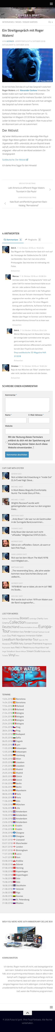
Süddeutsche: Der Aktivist (14, 159)
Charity (40, 618)
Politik (14, 643)
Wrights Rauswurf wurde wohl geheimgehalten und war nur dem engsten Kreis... (31, 506)
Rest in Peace (22, 647)
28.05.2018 (12, 776)
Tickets (5, 655)
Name (8, 414)
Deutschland (10, 626)
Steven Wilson (21, 651)
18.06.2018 (14, 811)
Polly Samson (25, 643)
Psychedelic (6, 647)
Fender (27, 631)
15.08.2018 (11, 882)
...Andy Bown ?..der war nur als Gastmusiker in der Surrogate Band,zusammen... (31, 520)
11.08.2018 (15, 875)
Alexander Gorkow (28, 90)
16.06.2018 (11, 808)
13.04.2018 (14, 699)
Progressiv (47, 643)
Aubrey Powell (7, 618)
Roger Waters (30, 21)
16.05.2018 (11, 758)
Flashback (41, 632)
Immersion (31, 635)
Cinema (5, 622)
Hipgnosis (21, 635)
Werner (10, 41)
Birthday (16, 618)
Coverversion (32, 622)
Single (4, 651)
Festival (34, 631)
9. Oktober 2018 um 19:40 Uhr (32, 247)
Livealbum (8, 639)
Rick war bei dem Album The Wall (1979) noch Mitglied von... (29, 559)
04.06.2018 (14, 790)
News (18, 21)
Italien (39, 635)
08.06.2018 (11, 794)
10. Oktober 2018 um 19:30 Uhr (34, 366)
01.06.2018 (12, 783)
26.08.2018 (12, 896)
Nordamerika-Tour (27, 639)
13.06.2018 (13, 804)
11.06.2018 (11, 801)
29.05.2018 (12, 780)
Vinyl (12, 654)
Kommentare (14, 239)
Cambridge (33, 618)
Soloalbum (11, 651)
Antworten (15, 270)
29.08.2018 (15, 899)
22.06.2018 (14, 818)
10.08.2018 (15, 871)
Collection (18, 622)
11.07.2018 (11, 853)
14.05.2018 (13, 755)
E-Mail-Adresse (36, 414)
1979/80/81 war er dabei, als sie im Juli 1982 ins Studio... (31, 588)
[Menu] (51, 3)
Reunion (32, 647)
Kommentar (11, 394)
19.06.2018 (14, 815)
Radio (13, 647)
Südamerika (45, 651)
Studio (37, 651)
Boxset (24, 618)
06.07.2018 (12, 846)
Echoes (35, 627)
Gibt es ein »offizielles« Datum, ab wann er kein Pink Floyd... (30, 546)
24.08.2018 (11, 892)
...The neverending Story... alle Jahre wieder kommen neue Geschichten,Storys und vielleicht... (30, 573)
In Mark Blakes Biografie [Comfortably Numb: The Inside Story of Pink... (28, 491)
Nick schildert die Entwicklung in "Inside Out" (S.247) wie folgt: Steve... (31, 478)
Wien (17, 655)
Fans (22, 631)
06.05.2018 (12, 741)
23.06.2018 (14, 822)
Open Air (42, 640)
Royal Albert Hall (42, 647)
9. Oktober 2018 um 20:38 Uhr (34, 276)
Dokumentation (26, 627)
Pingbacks (34, 239)
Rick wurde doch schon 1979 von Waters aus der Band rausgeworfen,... (31, 601)
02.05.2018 (13, 734)
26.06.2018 (12, 825)
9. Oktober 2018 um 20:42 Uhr (34, 330)
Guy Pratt (11, 635)
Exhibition (14, 631)
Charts (46, 618)
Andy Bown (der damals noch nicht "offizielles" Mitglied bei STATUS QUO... (29, 533)
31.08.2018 (12, 903)
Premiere (37, 643)
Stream (30, 651)
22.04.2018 (13, 716)
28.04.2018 (11, 730)
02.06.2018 (12, 787)
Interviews (8, 21)
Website (8, 425)
